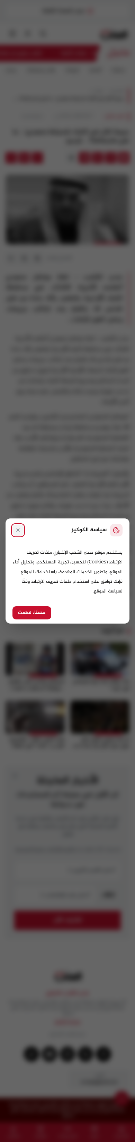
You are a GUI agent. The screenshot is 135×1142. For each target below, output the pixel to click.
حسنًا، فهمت (32, 613)
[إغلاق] (18, 530)
